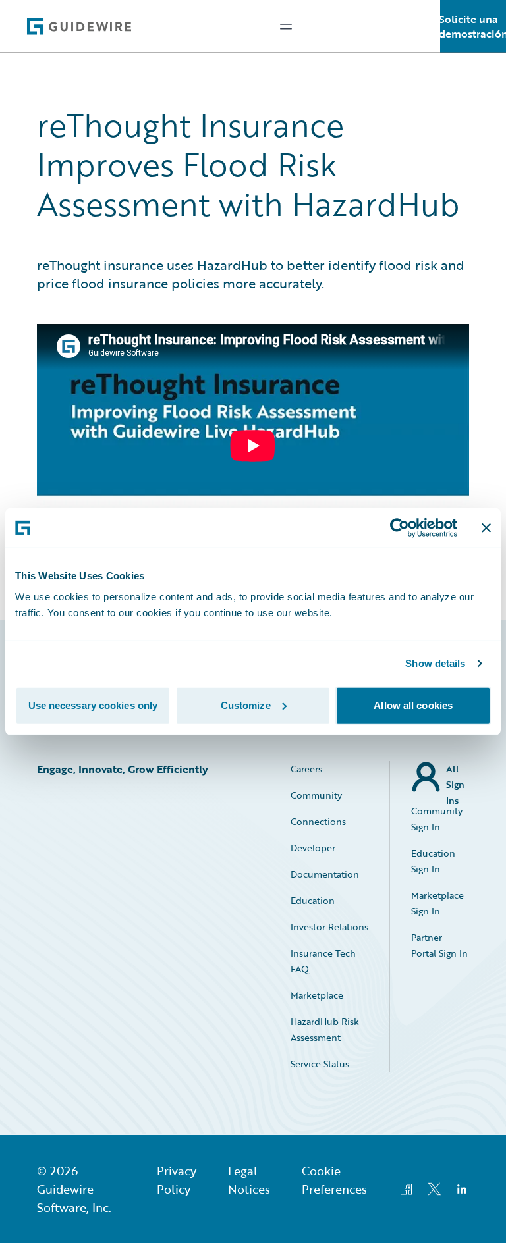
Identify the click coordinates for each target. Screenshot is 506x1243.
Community (316, 795)
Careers (306, 769)
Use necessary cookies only (93, 704)
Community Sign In (437, 818)
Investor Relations (329, 927)
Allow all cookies (413, 704)
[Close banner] (486, 528)
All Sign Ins (455, 777)
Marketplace (317, 995)
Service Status (320, 1064)
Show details (435, 663)
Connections (318, 821)
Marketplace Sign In (437, 903)
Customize (246, 704)
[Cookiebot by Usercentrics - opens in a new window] (399, 528)
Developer (313, 848)
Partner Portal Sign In (439, 945)
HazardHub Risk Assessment (325, 1029)
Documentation (325, 874)
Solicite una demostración (473, 26)
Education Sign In (433, 861)
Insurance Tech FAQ (323, 961)
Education (313, 900)
